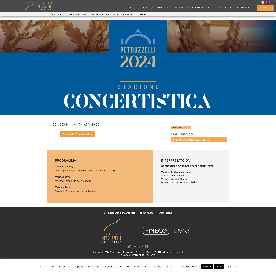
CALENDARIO (193, 7)
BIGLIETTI (265, 8)
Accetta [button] (207, 266)
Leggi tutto (231, 266)
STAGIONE (143, 7)
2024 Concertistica (181, 128)
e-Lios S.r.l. (178, 252)
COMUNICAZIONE (159, 7)
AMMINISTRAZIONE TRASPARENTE (236, 7)
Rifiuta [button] (219, 266)
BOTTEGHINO (177, 7)
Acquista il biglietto (78, 134)
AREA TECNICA (146, 213)
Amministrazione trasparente (119, 213)
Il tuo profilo (165, 213)
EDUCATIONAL (209, 7)
